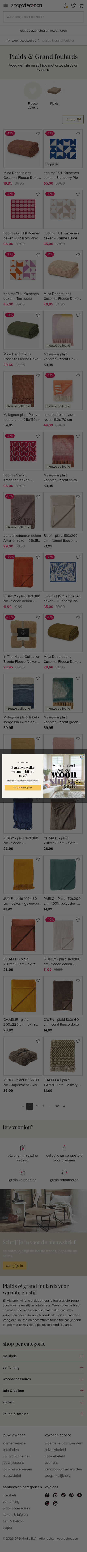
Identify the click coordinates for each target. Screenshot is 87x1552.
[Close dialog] (82, 757)
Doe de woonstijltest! (23, 787)
